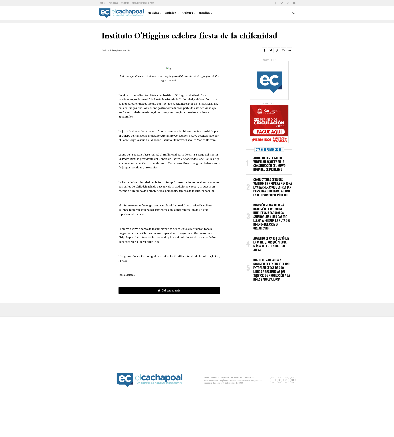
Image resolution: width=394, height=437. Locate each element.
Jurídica (204, 13)
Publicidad (113, 3)
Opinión (170, 13)
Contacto (125, 3)
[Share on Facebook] (264, 50)
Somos (103, 3)
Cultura (187, 13)
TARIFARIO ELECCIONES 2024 (143, 3)
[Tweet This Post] (270, 50)
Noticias (153, 13)
